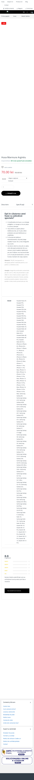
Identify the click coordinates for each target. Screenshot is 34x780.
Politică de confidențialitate (11, 741)
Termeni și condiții (8, 736)
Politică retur (7, 717)
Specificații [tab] (20, 205)
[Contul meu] (28, 12)
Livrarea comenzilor (9, 712)
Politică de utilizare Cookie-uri (12, 738)
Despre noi (10, 2)
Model (4, 179)
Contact (6, 5)
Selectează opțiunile (12, 634)
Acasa (2, 2)
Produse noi (19, 2)
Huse (14, 16)
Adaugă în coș (11, 193)
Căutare (24, 12)
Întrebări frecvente (8, 733)
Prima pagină (5, 16)
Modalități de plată (8, 714)
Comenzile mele (8, 720)
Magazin (20, 8)
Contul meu (29, 8)
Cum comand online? (9, 709)
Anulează (10, 181)
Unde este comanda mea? (11, 723)
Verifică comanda (9, 8)
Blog (26, 2)
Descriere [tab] (5, 205)
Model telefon (25, 16)
